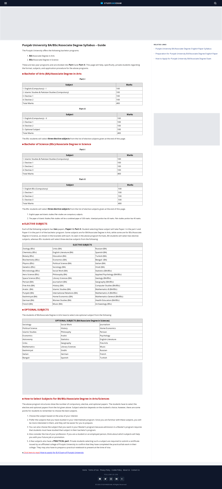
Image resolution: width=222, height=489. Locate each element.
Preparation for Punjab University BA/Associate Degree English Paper (187, 53)
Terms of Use (93, 470)
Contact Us (135, 470)
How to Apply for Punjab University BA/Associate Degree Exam (183, 58)
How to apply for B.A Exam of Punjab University (54, 452)
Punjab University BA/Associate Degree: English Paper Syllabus (183, 48)
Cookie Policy (117, 470)
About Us (126, 470)
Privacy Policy (105, 470)
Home (84, 470)
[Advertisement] (111, 24)
